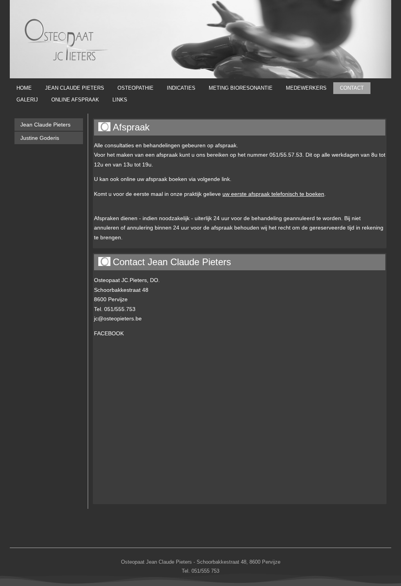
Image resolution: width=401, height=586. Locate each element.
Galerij (27, 100)
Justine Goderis (39, 138)
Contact (352, 88)
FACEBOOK (109, 333)
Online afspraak (75, 100)
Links (119, 100)
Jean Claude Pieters (74, 88)
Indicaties (181, 88)
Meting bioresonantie (241, 88)
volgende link (213, 179)
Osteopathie (135, 88)
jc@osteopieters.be (118, 318)
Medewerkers (306, 88)
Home (24, 88)
